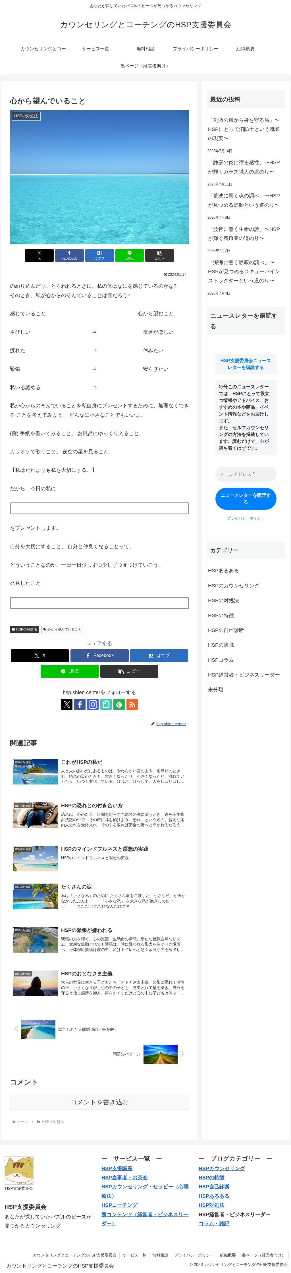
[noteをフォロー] (106, 704)
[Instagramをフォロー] (93, 704)
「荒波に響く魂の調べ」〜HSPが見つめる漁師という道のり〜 (244, 200)
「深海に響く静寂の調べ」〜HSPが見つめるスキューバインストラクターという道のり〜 (244, 272)
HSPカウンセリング (222, 1168)
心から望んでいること (64, 629)
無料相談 (160, 1255)
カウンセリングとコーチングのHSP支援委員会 (75, 1255)
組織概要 (228, 1255)
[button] (159, 255)
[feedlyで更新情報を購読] (119, 704)
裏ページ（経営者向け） (264, 1255)
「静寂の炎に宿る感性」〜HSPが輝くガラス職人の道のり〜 (244, 167)
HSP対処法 (212, 1205)
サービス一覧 (134, 1255)
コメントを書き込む (99, 1102)
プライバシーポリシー (245, 518)
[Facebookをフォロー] (80, 704)
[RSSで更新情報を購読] (132, 704)
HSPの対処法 (26, 629)
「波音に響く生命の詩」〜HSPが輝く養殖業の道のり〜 (244, 233)
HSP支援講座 (116, 1168)
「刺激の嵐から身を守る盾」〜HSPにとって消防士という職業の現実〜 (244, 129)
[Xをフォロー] (66, 704)
